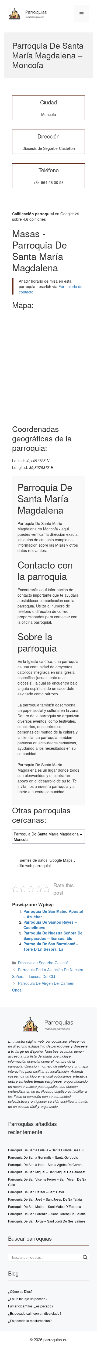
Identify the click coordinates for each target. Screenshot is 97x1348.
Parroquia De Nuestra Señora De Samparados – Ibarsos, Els (52, 935)
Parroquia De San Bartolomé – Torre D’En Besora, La (50, 946)
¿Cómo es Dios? (20, 1291)
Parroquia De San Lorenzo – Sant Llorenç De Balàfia (47, 1213)
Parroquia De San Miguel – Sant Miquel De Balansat (46, 1171)
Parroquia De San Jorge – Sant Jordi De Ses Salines (46, 1221)
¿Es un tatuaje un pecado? (27, 1298)
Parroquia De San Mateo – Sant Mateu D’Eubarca (44, 1206)
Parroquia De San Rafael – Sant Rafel (36, 1192)
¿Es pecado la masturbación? (30, 1320)
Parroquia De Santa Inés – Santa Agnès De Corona (46, 1164)
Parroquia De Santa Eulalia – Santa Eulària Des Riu (46, 1150)
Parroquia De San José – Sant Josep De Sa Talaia (45, 1199)
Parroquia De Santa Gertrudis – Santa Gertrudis (43, 1157)
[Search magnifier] (85, 1257)
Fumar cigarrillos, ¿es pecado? (30, 1306)
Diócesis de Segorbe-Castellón (44, 962)
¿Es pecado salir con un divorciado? (34, 1313)
